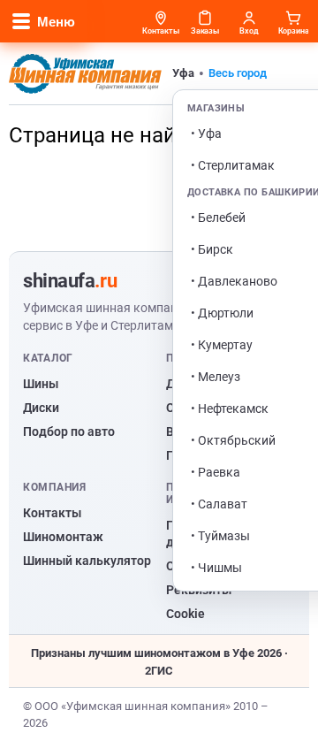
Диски (41, 408)
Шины (40, 384)
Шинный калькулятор (87, 561)
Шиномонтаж (63, 537)
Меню (56, 21)
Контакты (52, 513)
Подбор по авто (69, 431)
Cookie (185, 614)
